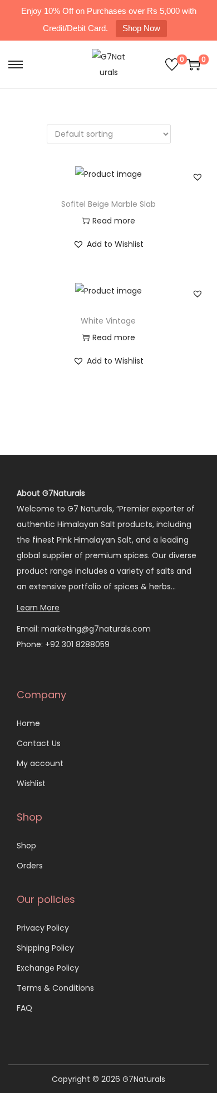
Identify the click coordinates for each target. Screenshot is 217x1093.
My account (40, 763)
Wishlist (31, 783)
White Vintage (108, 320)
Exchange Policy (48, 967)
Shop (26, 845)
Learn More (38, 607)
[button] (197, 177)
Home (28, 723)
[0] (172, 64)
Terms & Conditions (55, 987)
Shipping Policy (45, 947)
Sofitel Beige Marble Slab (108, 204)
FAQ (24, 1007)
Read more (113, 220)
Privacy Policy (43, 927)
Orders (30, 865)
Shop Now (141, 28)
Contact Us (39, 743)
